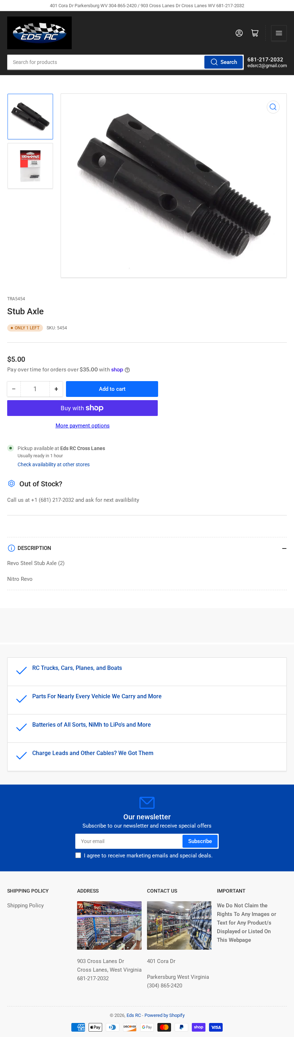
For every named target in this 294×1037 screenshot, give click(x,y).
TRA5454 (16, 298)
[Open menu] (279, 33)
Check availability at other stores (54, 464)
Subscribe (200, 841)
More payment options (83, 425)
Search (228, 62)
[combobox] (125, 62)
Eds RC (134, 1015)
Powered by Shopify (164, 1015)
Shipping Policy (25, 905)
